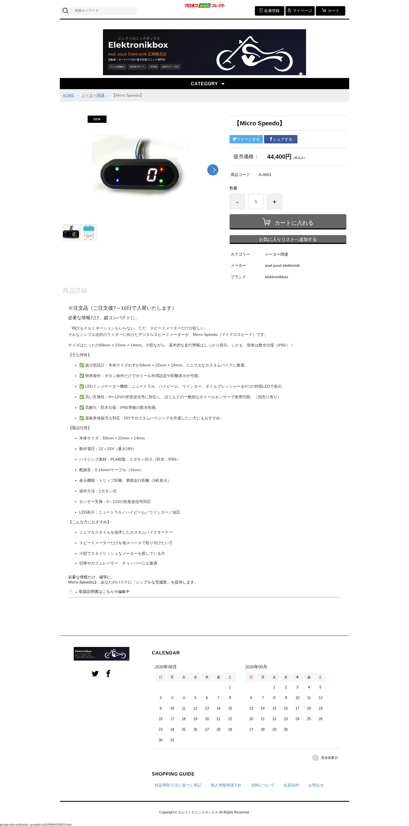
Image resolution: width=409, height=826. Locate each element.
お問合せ (316, 785)
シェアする (282, 139)
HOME (68, 95)
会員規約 (291, 785)
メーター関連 (93, 95)
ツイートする (248, 139)
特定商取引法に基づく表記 (178, 785)
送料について (262, 785)
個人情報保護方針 (226, 785)
